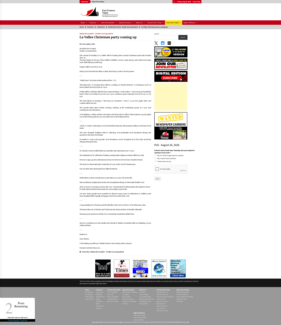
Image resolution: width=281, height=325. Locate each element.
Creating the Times (145, 301)
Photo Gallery (89, 299)
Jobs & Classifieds (107, 22)
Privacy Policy (143, 304)
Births (98, 304)
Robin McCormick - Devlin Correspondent (96, 34)
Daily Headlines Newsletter (184, 297)
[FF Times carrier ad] (170, 126)
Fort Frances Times (108, 11)
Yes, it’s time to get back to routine (170, 155)
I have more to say (164, 161)
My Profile (196, 2)
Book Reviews (100, 297)
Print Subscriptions (182, 294)
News (83, 22)
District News (89, 297)
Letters (98, 299)
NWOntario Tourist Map (129, 292)
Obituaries (99, 301)
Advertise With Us (112, 299)
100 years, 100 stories (129, 301)
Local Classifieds (112, 292)
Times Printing (143, 294)
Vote (157, 179)
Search (156, 34)
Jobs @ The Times (162, 311)
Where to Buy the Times (146, 299)
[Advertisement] (170, 96)
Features (92, 22)
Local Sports (89, 294)
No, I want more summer (166, 158)
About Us (139, 22)
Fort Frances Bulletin (140, 318)
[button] (174, 2)
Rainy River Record (128, 299)
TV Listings (125, 294)
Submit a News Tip (162, 294)
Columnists (99, 292)
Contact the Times (154, 22)
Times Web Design (145, 297)
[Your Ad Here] (103, 268)
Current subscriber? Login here (17, 320)
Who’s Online (126, 297)
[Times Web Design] (178, 268)
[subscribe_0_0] (170, 52)
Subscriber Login (181, 299)
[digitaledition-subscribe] (170, 76)
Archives (125, 304)
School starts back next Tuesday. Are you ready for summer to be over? (174, 151)
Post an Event (161, 308)
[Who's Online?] (159, 268)
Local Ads (110, 294)
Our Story (142, 292)
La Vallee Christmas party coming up (108, 37)
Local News (89, 292)
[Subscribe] (121, 268)
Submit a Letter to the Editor (165, 297)
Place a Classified (112, 297)
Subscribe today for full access (18, 317)
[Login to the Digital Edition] (140, 268)
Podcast (98, 308)
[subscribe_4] (170, 64)
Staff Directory (161, 304)
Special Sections (125, 22)
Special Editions (139, 320)
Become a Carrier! (112, 301)
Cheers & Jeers (161, 299)
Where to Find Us (162, 306)
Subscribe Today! (172, 22)
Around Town (100, 306)
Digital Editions (189, 22)
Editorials (99, 294)
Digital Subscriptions (182, 292)
